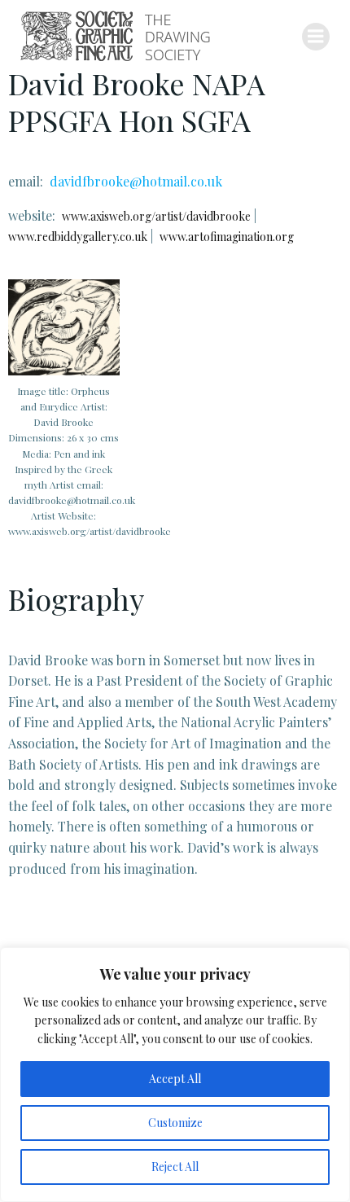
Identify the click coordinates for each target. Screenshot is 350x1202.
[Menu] (316, 36)
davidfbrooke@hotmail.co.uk (136, 181)
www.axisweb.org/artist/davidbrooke (156, 216)
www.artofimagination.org (227, 236)
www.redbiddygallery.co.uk (77, 236)
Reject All (175, 1166)
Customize (175, 1122)
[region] (175, 1074)
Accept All (175, 1078)
